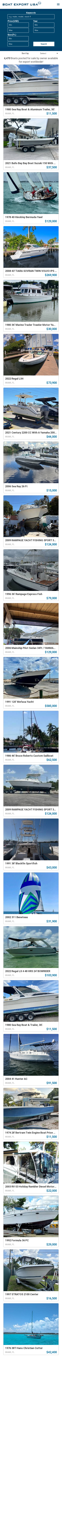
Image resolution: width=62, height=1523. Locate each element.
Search (44, 44)
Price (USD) (13, 21)
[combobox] (44, 53)
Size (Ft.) (11, 35)
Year (35, 21)
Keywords (31, 13)
